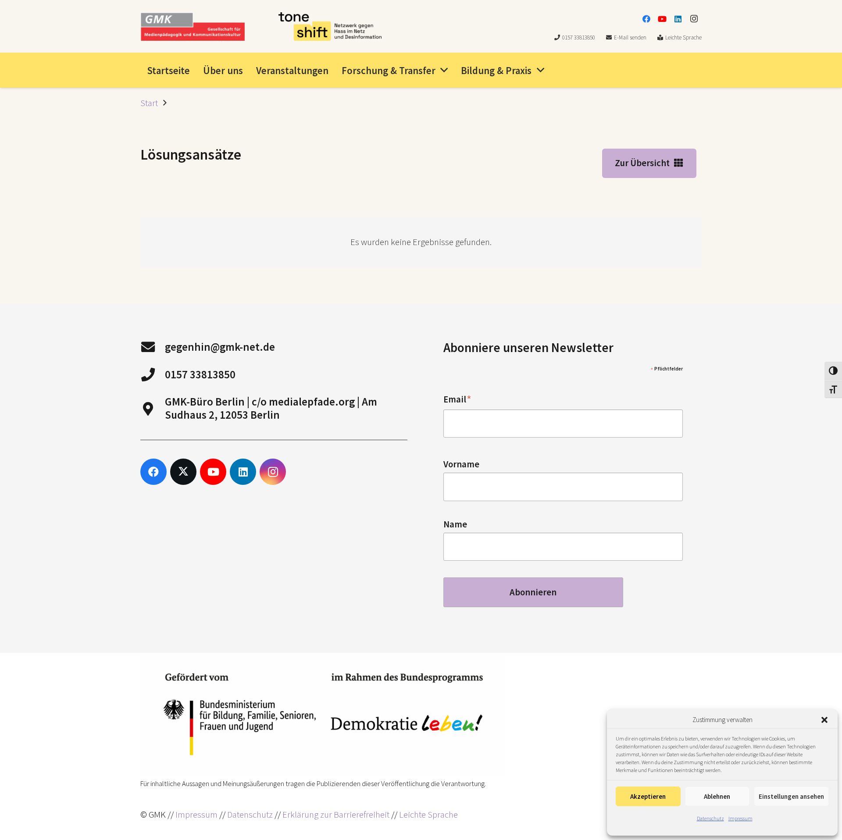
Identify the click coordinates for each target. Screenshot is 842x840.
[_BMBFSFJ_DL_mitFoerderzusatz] (323, 714)
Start (149, 103)
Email (457, 399)
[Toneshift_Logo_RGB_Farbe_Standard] (330, 26)
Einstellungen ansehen (791, 796)
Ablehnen (717, 796)
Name (455, 524)
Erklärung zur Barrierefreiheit (335, 814)
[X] (183, 472)
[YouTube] (662, 19)
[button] (824, 719)
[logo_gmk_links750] (192, 26)
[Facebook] (646, 19)
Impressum (740, 818)
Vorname (461, 464)
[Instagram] (694, 19)
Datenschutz (710, 818)
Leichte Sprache (428, 814)
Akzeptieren (648, 796)
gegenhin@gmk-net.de (220, 347)
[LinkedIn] (678, 19)
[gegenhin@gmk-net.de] (152, 347)
